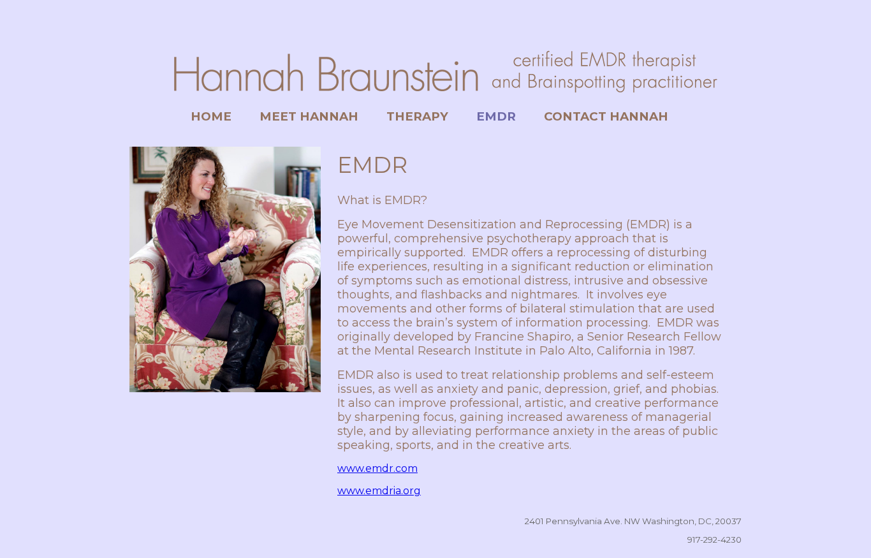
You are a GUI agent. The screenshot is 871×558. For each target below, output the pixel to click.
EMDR (496, 116)
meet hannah (309, 116)
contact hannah (606, 116)
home (211, 116)
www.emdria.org (379, 491)
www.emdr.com (377, 468)
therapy (417, 116)
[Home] (435, 99)
